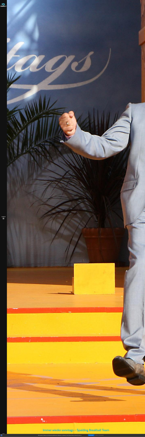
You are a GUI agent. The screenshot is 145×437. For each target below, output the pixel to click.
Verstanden (91, 435)
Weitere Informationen (99, 435)
